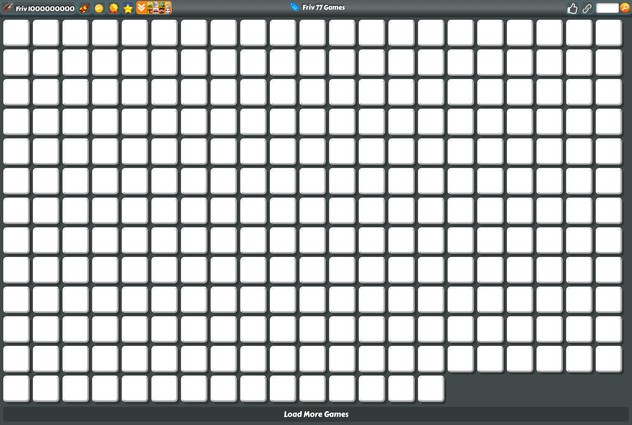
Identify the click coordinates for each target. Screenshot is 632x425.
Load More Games (316, 414)
